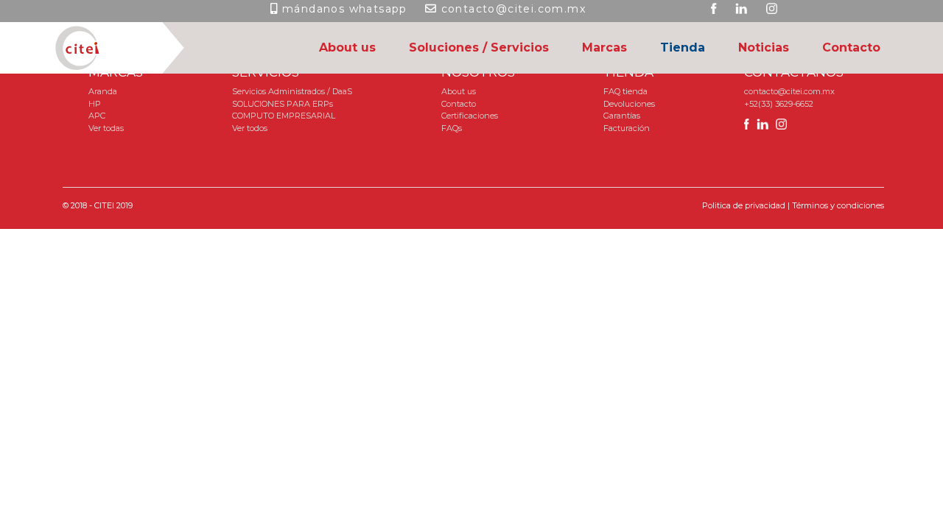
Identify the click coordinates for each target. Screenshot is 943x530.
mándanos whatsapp (344, 8)
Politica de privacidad (743, 205)
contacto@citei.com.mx (513, 8)
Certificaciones (469, 115)
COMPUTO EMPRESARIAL (283, 115)
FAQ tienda (625, 91)
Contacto (851, 47)
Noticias (763, 47)
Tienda (682, 47)
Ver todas (106, 128)
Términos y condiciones (838, 205)
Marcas (604, 47)
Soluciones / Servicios (479, 47)
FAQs (451, 128)
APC (96, 115)
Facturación (626, 128)
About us (347, 47)
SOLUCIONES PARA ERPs (282, 104)
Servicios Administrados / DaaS (292, 91)
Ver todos (249, 128)
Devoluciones (629, 104)
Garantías (621, 115)
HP (94, 104)
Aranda (102, 91)
